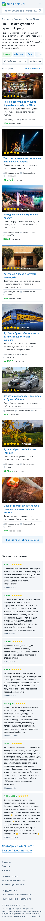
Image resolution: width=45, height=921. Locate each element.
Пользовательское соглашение (16, 895)
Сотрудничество (9, 890)
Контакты (6, 870)
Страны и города (10, 876)
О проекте (6, 862)
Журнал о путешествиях (13, 884)
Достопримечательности (13, 880)
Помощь (6, 866)
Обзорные (19, 54)
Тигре (30, 54)
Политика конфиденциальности (16, 899)
